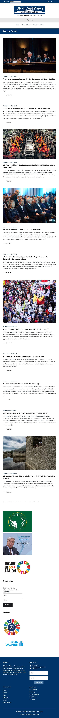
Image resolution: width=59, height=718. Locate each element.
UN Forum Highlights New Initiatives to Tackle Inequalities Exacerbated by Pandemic (29, 166)
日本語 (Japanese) (34, 694)
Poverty (5, 76)
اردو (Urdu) (32, 699)
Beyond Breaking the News (11, 590)
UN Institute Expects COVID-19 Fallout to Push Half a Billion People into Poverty (29, 477)
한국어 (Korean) (33, 697)
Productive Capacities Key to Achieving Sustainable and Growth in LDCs (29, 79)
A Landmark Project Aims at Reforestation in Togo (21, 384)
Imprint (29, 714)
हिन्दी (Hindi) (32, 692)
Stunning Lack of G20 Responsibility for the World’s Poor (23, 356)
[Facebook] (45, 1)
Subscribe (8, 604)
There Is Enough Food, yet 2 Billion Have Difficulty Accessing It (26, 329)
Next (33, 502)
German (5, 692)
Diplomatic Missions (9, 588)
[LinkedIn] (51, 1)
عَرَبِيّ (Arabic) (33, 687)
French (4, 690)
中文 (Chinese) (33, 689)
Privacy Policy (35, 714)
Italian (4, 695)
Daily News (7, 591)
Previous (9, 502)
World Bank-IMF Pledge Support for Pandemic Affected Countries (26, 108)
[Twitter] (48, 1)
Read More (9, 95)
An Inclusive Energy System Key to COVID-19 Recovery (23, 229)
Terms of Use (23, 714)
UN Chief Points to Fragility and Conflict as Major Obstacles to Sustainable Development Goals (25, 258)
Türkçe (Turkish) (7, 702)
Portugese (5, 697)
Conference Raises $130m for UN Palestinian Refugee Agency (25, 413)
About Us (6, 1)
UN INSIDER (35, 665)
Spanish (5, 700)
